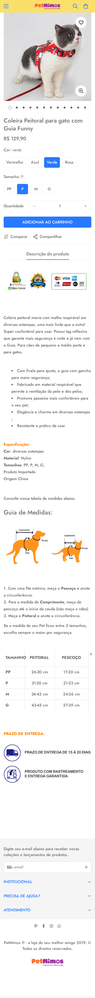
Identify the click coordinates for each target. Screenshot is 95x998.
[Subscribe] (86, 867)
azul (35, 162)
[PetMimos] (47, 6)
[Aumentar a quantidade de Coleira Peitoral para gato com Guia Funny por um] (85, 206)
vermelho (14, 162)
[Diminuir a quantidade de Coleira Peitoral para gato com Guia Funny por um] (34, 206)
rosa (69, 162)
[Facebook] (44, 926)
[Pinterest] (36, 926)
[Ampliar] (81, 91)
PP (9, 189)
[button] (85, 6)
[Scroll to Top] (86, 972)
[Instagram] (51, 926)
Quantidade (14, 206)
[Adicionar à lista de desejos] (81, 22)
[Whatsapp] (59, 926)
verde (52, 162)
